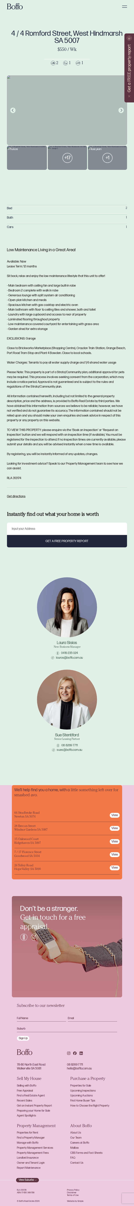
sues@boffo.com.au (69, 750)
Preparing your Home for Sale (33, 1110)
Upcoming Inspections (83, 1090)
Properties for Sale (80, 1085)
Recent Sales (24, 1100)
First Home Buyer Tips (82, 1100)
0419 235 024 (69, 653)
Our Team (75, 1137)
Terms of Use (73, 1195)
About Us (75, 1132)
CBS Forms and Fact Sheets (86, 1153)
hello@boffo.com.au (79, 1068)
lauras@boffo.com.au (69, 658)
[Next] (121, 110)
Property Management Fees (33, 1153)
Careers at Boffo (79, 1143)
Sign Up (23, 1038)
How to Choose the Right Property (89, 1105)
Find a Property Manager (31, 1137)
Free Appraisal (25, 1090)
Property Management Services (35, 1148)
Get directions (16, 496)
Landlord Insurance (28, 1157)
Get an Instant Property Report (34, 1105)
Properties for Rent (27, 1132)
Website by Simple (75, 1201)
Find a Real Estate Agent (31, 1095)
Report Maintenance (28, 1168)
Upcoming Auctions (81, 1095)
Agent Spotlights (26, 1115)
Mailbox (74, 1148)
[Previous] (13, 110)
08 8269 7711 (69, 745)
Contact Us (76, 1163)
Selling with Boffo (26, 1085)
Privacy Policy (73, 1190)
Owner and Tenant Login (31, 1163)
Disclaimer (72, 1192)
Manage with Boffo (28, 1143)
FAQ (72, 1157)
